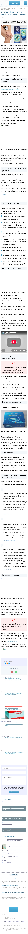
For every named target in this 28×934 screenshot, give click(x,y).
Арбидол (9, 862)
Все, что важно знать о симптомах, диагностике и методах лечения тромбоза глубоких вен (16, 852)
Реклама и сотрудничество (14, 923)
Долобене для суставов (12, 856)
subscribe (12, 788)
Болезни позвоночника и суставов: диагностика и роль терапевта (15, 840)
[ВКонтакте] (5, 663)
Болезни (5, 910)
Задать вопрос (15, 3)
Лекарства (7, 8)
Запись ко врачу (8, 921)
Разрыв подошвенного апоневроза (10, 885)
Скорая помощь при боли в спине (3, 3)
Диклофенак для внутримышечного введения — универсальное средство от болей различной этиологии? (13, 808)
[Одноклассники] (7, 663)
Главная (2, 8)
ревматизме (11, 89)
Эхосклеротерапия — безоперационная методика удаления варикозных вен (15, 845)
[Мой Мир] (9, 663)
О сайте (22, 921)
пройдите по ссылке (12, 641)
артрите (17, 89)
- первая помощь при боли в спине (12, 918)
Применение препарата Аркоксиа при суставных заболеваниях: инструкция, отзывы (14, 724)
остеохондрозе (4, 89)
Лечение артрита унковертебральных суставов (13, 878)
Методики (22, 910)
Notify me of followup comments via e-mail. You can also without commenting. (15, 788)
